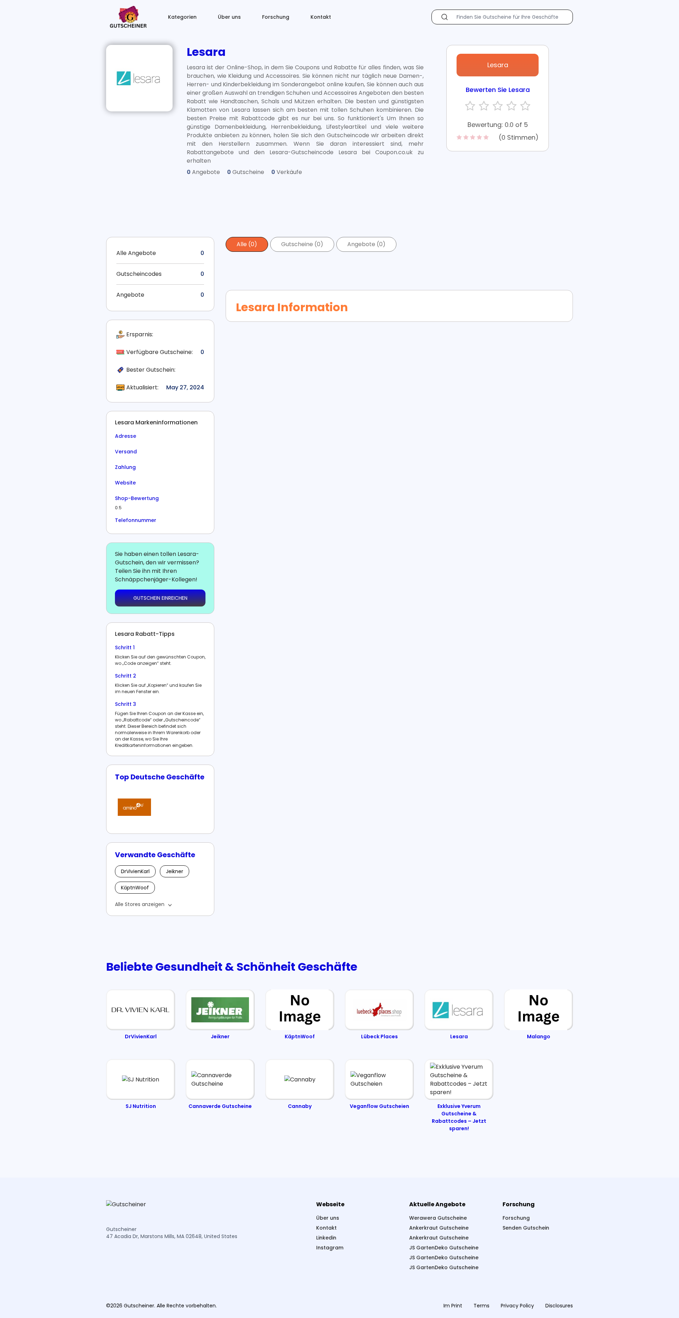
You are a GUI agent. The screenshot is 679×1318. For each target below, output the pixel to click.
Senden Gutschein (526, 1227)
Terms (481, 1305)
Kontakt (321, 17)
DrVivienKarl (135, 871)
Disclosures (559, 1305)
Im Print (452, 1305)
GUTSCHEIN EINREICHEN (160, 598)
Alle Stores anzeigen (139, 904)
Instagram (329, 1247)
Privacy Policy (517, 1305)
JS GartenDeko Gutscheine (443, 1247)
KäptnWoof (135, 887)
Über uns (229, 17)
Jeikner (174, 871)
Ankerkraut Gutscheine (439, 1227)
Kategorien (182, 17)
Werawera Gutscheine (438, 1217)
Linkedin (326, 1237)
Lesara (497, 64)
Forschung (275, 17)
